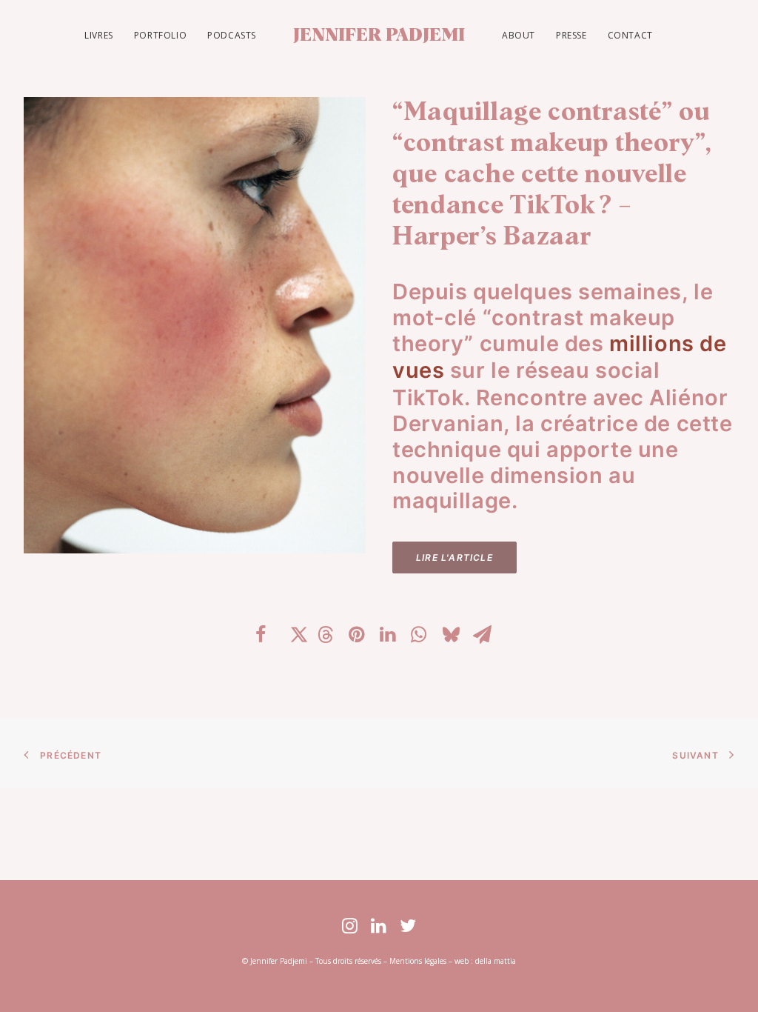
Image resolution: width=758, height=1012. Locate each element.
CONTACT (630, 35)
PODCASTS (231, 35)
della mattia (495, 961)
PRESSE (571, 35)
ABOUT (518, 35)
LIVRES (98, 35)
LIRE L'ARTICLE (454, 557)
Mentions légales (417, 961)
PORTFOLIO (160, 35)
